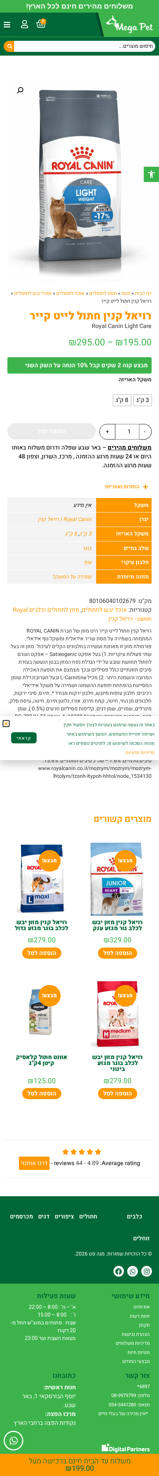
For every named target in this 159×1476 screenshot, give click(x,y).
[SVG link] (126, 1448)
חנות (126, 293)
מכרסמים (21, 1216)
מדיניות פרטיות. (140, 752)
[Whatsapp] (132, 1271)
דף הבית (143, 293)
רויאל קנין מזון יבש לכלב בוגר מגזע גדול (41, 925)
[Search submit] (9, 46)
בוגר (86, 548)
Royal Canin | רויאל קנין (64, 519)
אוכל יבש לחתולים (33, 293)
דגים (44, 1216)
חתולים (88, 1216)
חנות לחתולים (103, 293)
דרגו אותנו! (34, 1163)
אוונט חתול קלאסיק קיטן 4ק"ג (41, 1060)
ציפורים (64, 1216)
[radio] (143, 400)
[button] (151, 174)
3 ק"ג (85, 534)
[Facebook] (119, 1271)
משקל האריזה (135, 379)
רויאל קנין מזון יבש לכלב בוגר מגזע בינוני (117, 1063)
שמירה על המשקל (71, 577)
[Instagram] (146, 1271)
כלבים (134, 1216)
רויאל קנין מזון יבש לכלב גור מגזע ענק (117, 925)
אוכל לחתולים (70, 293)
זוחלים (141, 1238)
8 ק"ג (71, 534)
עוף (87, 562)
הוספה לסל (51, 431)
